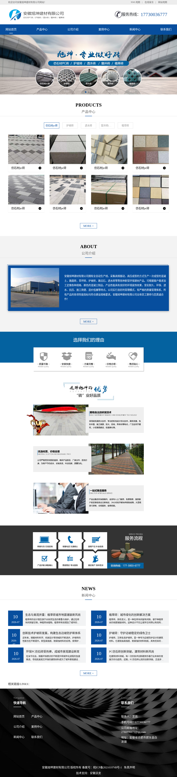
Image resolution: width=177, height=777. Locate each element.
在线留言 (149, 2)
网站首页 (11, 29)
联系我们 (165, 29)
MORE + (88, 225)
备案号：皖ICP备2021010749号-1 (102, 767)
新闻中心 (135, 29)
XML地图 (135, 2)
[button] (85, 92)
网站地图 (162, 2)
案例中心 (104, 29)
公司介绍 (72, 29)
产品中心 (42, 29)
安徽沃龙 (95, 773)
